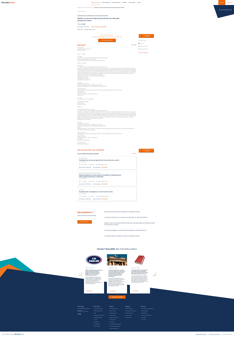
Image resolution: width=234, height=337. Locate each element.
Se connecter (230, 2)
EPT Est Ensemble (83, 158)
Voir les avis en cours (107, 40)
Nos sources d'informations (131, 310)
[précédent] (80, 273)
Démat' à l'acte (113, 319)
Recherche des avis (129, 313)
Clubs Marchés (144, 313)
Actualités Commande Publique (147, 308)
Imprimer (142, 43)
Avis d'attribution (97, 324)
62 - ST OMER (82, 24)
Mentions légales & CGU (98, 310)
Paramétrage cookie (98, 317)
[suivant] (154, 273)
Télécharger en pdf (144, 46)
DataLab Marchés (113, 313)
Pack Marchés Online (114, 308)
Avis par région (129, 315)
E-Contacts (112, 321)
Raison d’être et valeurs (98, 308)
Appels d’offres (80, 7)
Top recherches (97, 326)
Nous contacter (84, 221)
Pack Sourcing (112, 310)
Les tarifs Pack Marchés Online (115, 324)
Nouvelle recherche (89, 7)
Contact (139, 2)
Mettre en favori (143, 40)
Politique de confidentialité (99, 315)
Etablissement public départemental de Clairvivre (90, 173)
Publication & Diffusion (114, 317)
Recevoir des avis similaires (147, 36)
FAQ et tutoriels (145, 310)
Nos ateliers (144, 317)
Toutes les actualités (117, 297)
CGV (95, 313)
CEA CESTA (81, 189)
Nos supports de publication (115, 326)
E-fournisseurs (112, 315)
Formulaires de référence (146, 315)
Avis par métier (129, 317)
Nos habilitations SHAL (114, 328)
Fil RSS (95, 319)
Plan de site (144, 319)
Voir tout (134, 153)
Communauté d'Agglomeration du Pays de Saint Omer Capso (92, 15)
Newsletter (96, 321)
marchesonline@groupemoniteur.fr (83, 308)
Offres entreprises (106, 2)
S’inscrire (222, 2)
